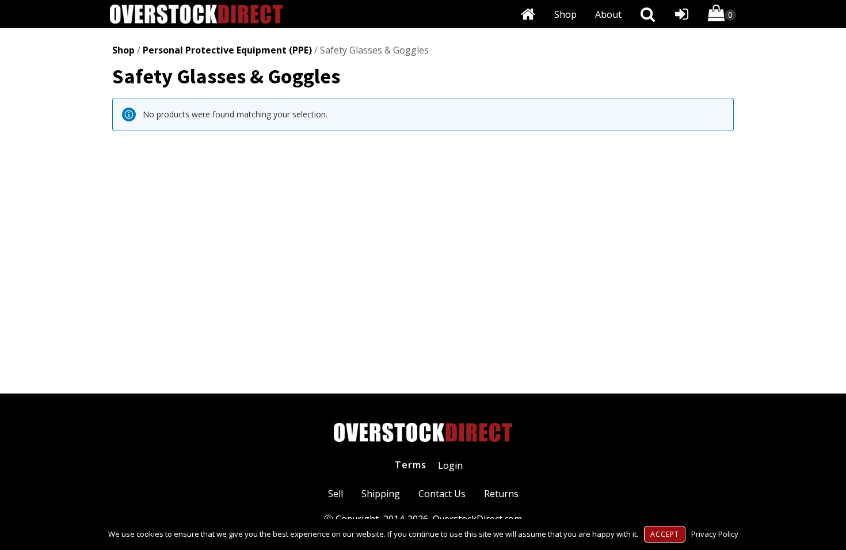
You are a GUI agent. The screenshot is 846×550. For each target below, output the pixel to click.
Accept (664, 534)
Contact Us (442, 493)
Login (450, 465)
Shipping (380, 493)
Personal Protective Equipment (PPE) (227, 50)
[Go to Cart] (722, 15)
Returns (501, 493)
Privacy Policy (714, 534)
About (608, 14)
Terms (410, 465)
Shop (565, 14)
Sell (335, 493)
